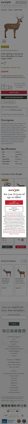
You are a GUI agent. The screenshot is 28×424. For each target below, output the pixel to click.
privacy (16, 229)
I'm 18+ (14, 202)
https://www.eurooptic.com (10, 215)
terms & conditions (8, 231)
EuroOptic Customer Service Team (14, 232)
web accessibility (21, 229)
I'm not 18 (14, 209)
